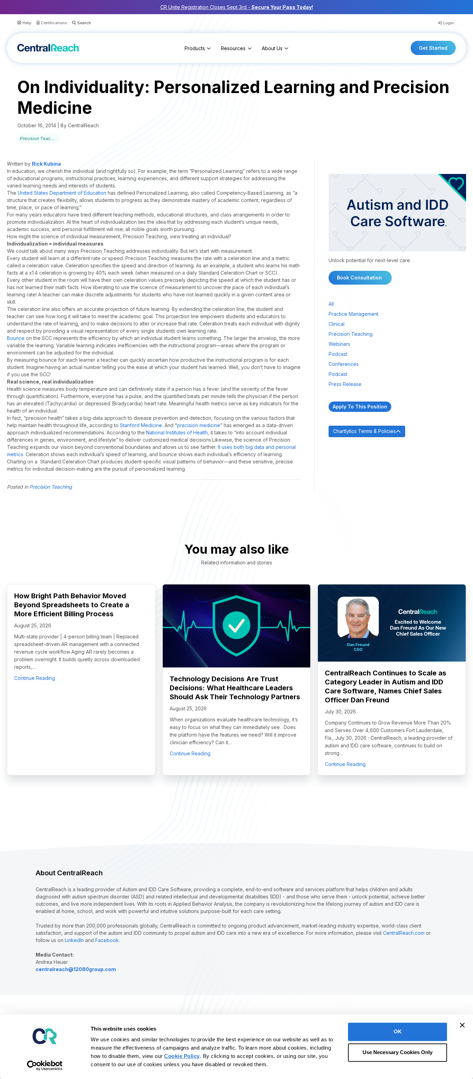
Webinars (339, 344)
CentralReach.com (404, 933)
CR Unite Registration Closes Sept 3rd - (236, 7)
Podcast (338, 354)
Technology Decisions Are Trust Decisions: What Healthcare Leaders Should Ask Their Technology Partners (235, 688)
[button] (79, 23)
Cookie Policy (182, 1056)
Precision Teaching (39, 138)
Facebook (107, 940)
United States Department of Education (62, 193)
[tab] (397, 431)
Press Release (345, 384)
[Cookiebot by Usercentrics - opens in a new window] (45, 1065)
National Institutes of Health (177, 432)
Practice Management (353, 314)
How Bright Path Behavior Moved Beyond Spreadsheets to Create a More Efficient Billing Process (71, 605)
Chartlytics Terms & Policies (364, 431)
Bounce (16, 338)
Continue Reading (34, 678)
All (331, 304)
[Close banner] (462, 1025)
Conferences (344, 364)
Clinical (337, 324)
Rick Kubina (46, 164)
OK (398, 1031)
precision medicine (198, 425)
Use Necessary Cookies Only (397, 1052)
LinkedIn (74, 940)
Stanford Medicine (141, 425)
